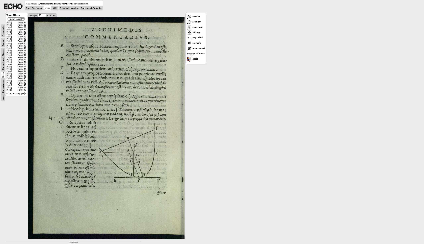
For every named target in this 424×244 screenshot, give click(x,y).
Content (3, 42)
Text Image (37, 8)
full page (196, 32)
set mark (196, 43)
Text (28, 8)
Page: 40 (22, 32)
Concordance (3, 86)
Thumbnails (3, 30)
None (3, 97)
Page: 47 (22, 87)
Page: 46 (22, 83)
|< (35, 15)
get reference (198, 53)
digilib (195, 59)
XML (55, 8)
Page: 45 (22, 74)
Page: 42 (22, 53)
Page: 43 (22, 60)
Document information (91, 8)
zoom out (196, 22)
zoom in (196, 16)
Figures (3, 52)
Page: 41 (22, 50)
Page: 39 (22, 23)
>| (55, 15)
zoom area (197, 27)
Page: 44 (22, 67)
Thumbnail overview (69, 8)
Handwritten (3, 64)
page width (197, 38)
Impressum (73, 242)
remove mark (198, 48)
